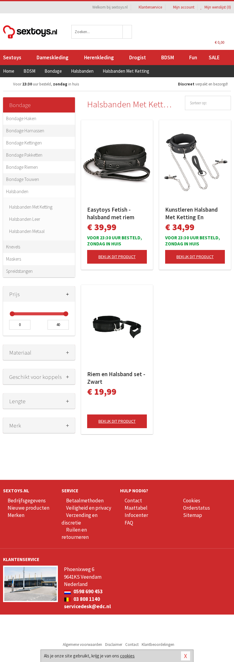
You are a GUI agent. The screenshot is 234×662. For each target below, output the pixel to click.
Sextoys (12, 57)
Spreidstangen (19, 271)
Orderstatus (196, 507)
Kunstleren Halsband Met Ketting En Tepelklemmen (191, 213)
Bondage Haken (21, 118)
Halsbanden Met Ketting (30, 207)
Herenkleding (99, 57)
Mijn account (183, 7)
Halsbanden (17, 191)
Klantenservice (150, 7)
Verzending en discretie (80, 519)
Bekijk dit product (117, 256)
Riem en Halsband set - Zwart (116, 377)
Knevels (13, 247)
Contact (133, 500)
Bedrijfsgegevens (27, 500)
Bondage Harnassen (25, 130)
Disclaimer (113, 644)
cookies (127, 656)
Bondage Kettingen (24, 143)
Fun (193, 57)
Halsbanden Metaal (26, 231)
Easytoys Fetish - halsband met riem (110, 213)
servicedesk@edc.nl (87, 606)
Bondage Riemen (22, 167)
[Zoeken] (127, 32)
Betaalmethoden (85, 500)
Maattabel (136, 507)
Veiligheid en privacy (88, 507)
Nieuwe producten (28, 507)
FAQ (129, 522)
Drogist (137, 57)
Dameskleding (53, 57)
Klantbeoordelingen (158, 644)
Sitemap (192, 515)
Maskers (13, 259)
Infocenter (136, 515)
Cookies (191, 500)
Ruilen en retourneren (75, 533)
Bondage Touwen (22, 179)
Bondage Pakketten (24, 155)
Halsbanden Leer (24, 219)
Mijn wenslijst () (217, 7)
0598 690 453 (88, 591)
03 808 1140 (86, 599)
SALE (214, 57)
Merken (16, 515)
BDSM (167, 57)
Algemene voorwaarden (82, 644)
